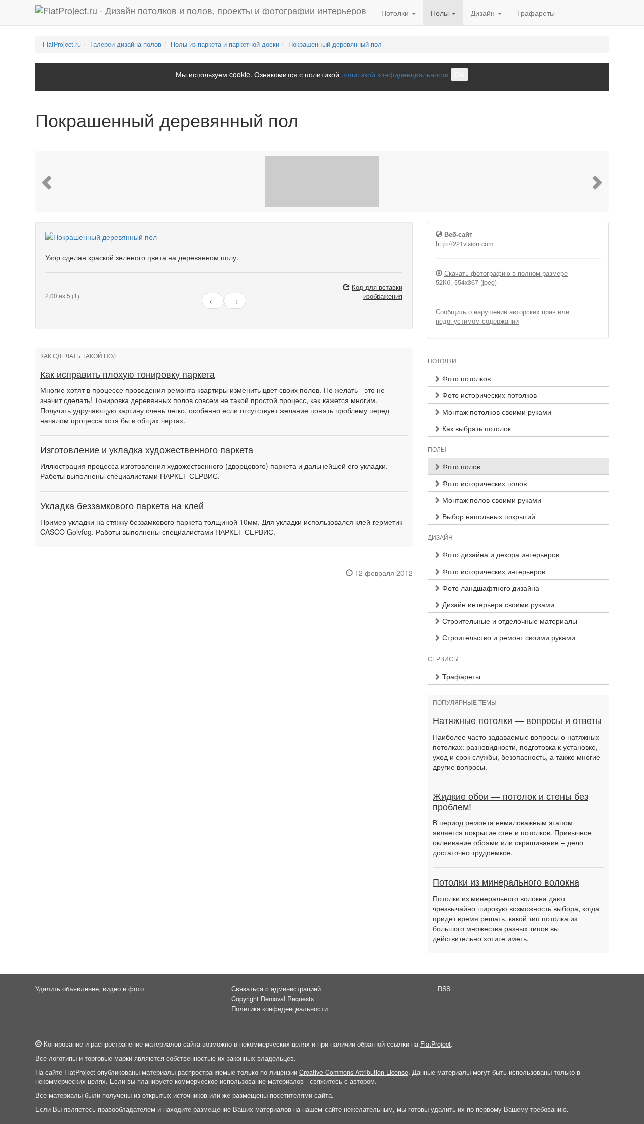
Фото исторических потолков (488, 395)
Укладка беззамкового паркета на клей (122, 506)
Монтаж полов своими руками (490, 500)
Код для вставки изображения (377, 292)
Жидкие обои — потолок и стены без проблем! (510, 802)
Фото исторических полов (483, 483)
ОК (459, 74)
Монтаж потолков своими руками (495, 412)
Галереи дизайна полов (126, 44)
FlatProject (435, 1044)
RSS (444, 988)
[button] (47, 181)
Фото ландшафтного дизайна (489, 588)
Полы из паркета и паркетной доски (225, 44)
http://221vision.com (464, 243)
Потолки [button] (396, 13)
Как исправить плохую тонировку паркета (127, 375)
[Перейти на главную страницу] (201, 12)
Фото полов (460, 466)
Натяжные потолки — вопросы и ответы (517, 721)
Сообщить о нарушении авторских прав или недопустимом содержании (502, 316)
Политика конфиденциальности (279, 1008)
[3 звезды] (60, 288)
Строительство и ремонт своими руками (507, 637)
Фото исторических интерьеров (492, 571)
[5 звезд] (72, 288)
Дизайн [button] (484, 13)
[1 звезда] (48, 288)
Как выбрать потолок (475, 428)
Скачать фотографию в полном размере (506, 273)
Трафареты (536, 13)
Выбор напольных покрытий (487, 516)
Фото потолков (465, 378)
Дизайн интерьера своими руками (497, 604)
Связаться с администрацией (276, 988)
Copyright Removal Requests (272, 998)
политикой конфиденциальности (395, 74)
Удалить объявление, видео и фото (89, 988)
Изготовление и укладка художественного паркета (146, 450)
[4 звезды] (66, 288)
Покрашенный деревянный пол (335, 44)
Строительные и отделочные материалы (508, 621)
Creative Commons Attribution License (353, 1072)
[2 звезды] (54, 288)
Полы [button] (441, 13)
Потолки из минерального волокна (506, 882)
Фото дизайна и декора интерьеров (499, 554)
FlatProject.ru (62, 44)
